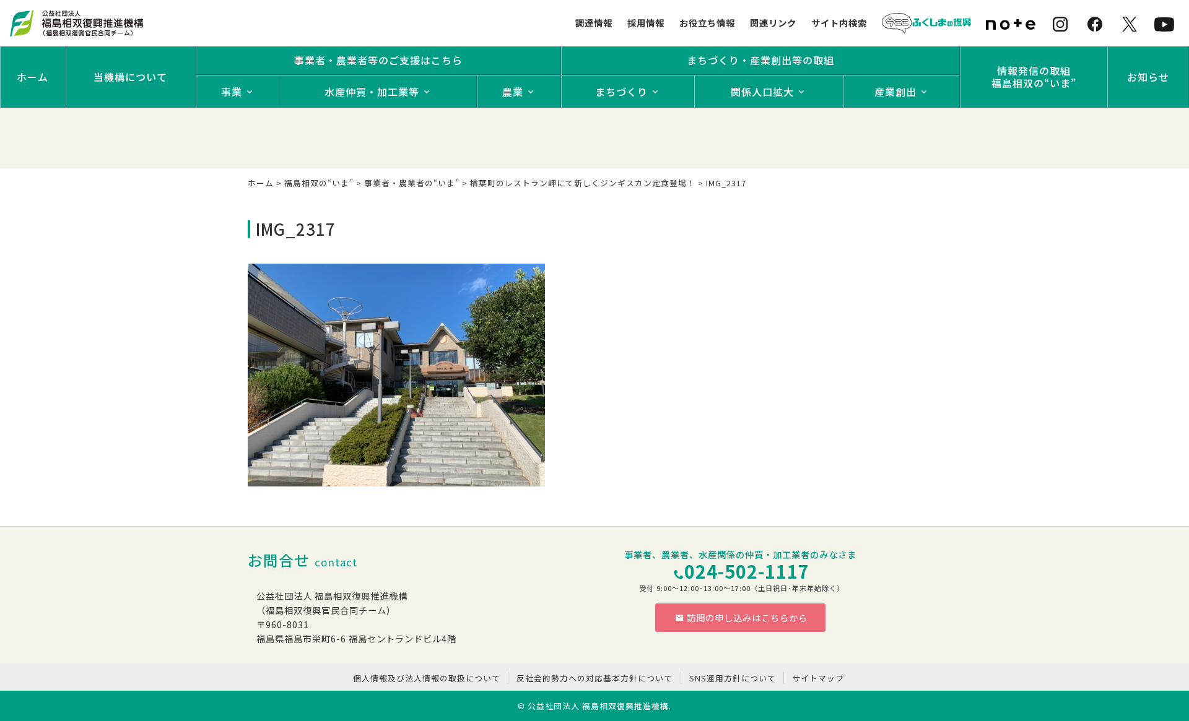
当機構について (130, 76)
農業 (512, 91)
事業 (231, 91)
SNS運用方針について (732, 678)
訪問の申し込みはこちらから (747, 617)
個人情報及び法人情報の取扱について (426, 678)
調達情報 (593, 22)
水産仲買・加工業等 (371, 91)
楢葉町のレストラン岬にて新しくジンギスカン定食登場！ (582, 183)
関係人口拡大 (762, 91)
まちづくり (621, 91)
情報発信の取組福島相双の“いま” (1033, 76)
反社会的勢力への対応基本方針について (594, 678)
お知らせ (1148, 76)
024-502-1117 (746, 571)
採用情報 (645, 22)
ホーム (32, 76)
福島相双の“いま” (319, 183)
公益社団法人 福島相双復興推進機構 (598, 706)
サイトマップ (818, 678)
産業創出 (895, 91)
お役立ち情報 (707, 22)
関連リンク (773, 22)
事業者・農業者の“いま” (411, 183)
